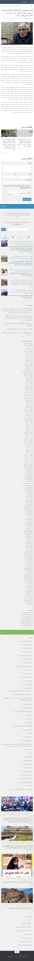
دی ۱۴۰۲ (31, 402)
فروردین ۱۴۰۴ (29, 374)
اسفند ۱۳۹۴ (30, 579)
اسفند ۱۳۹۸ (30, 489)
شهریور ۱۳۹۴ (29, 591)
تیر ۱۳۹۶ (31, 549)
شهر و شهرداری (27, 760)
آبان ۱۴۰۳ (30, 383)
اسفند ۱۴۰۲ (30, 398)
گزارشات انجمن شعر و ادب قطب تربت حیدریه (19, 691)
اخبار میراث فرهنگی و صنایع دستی (20, 242)
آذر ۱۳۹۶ (31, 540)
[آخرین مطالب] (5, 237)
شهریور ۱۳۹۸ (29, 500)
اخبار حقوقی (11, 5)
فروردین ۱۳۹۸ (29, 510)
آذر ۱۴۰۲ (31, 404)
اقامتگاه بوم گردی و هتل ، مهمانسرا (22, 726)
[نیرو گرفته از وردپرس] (20, 956)
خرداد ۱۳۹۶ (30, 551)
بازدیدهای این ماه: (28, 622)
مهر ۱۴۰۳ (30, 385)
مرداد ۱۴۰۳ (30, 389)
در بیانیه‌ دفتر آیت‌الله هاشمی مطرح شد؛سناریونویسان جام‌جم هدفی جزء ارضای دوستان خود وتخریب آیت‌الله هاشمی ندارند (24, 142)
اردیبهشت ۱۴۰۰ (29, 462)
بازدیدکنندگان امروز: (28, 614)
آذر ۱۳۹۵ (31, 562)
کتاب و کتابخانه (27, 271)
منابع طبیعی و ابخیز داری (25, 782)
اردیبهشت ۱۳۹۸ (29, 508)
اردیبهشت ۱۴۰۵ (29, 351)
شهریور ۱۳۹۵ (29, 568)
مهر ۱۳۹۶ (30, 544)
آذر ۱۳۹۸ (31, 494)
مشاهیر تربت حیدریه (26, 775)
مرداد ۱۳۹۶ (30, 547)
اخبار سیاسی (4, 5)
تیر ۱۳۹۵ (31, 572)
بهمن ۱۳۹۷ (30, 513)
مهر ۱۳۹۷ (30, 521)
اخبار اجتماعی (18, 5)
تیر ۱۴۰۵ (31, 347)
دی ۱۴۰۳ (31, 379)
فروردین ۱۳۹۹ (29, 487)
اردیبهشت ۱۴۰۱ (29, 440)
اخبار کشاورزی (27, 704)
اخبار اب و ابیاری (27, 644)
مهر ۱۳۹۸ (30, 498)
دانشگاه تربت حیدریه (26, 923)
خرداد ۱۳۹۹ (30, 483)
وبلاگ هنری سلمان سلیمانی (24, 945)
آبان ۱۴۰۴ (30, 360)
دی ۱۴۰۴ (31, 357)
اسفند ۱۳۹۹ (30, 466)
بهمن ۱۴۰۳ (30, 377)
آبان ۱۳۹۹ (30, 474)
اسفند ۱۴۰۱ (30, 421)
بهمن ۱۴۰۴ (30, 355)
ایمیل (29, 174)
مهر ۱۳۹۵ (30, 566)
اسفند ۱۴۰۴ (30, 353)
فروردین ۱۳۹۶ (29, 555)
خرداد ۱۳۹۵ (30, 574)
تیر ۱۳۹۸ (31, 504)
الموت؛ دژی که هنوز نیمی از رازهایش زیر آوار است (19, 329)
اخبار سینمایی (28, 673)
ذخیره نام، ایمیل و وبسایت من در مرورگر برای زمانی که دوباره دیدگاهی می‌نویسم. (17, 186)
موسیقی (16, 244)
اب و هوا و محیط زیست (25, 641)
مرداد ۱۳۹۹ (30, 479)
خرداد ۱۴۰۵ (30, 349)
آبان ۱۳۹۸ (30, 496)
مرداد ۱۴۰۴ (30, 366)
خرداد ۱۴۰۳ (30, 392)
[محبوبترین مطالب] (13, 237)
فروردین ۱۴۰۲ (29, 419)
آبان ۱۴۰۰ (30, 451)
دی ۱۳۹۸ (31, 493)
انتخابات (29, 733)
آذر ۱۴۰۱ (31, 426)
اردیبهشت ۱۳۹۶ (29, 553)
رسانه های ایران (27, 934)
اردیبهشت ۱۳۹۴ (29, 598)
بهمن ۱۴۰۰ (30, 445)
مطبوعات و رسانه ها (23, 244)
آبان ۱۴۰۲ (30, 406)
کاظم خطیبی (27, 18)
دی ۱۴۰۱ (31, 425)
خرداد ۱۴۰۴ (30, 370)
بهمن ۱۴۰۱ (30, 423)
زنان (29, 244)
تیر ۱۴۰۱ (31, 436)
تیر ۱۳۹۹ (31, 481)
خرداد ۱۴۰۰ (30, 460)
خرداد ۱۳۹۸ (30, 506)
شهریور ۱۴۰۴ (29, 364)
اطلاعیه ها (28, 722)
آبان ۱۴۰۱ (30, 428)
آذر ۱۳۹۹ (31, 472)
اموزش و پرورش (13, 292)
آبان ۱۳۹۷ (30, 519)
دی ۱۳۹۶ (31, 538)
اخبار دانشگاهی (27, 662)
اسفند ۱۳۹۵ (30, 557)
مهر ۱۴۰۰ (30, 453)
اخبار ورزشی (28, 718)
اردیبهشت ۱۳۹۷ (29, 530)
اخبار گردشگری (24, 281)
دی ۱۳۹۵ (31, 561)
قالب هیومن (10, 956)
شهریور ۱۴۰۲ (29, 409)
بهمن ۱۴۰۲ (30, 400)
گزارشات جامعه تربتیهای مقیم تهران (21, 694)
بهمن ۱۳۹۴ (30, 581)
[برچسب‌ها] (29, 237)
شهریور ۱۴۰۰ (29, 455)
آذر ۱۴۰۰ (31, 449)
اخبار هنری (14, 258)
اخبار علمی (18, 269)
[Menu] (32, 2)
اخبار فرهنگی (30, 242)
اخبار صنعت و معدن (26, 677)
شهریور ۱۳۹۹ (29, 477)
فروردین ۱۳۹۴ (29, 600)
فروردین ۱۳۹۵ (29, 578)
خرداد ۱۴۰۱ (30, 438)
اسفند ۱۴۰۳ (30, 375)
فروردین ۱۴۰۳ (29, 396)
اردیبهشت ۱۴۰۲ (29, 417)
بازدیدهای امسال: (28, 624)
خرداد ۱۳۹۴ (30, 596)
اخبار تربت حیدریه (27, 937)
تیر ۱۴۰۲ (31, 413)
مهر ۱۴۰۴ (30, 362)
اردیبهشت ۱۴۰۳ (29, 394)
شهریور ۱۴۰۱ (29, 432)
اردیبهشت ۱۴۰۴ (29, 372)
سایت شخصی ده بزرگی (25, 941)
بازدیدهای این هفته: (28, 620)
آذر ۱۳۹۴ (31, 585)
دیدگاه (29, 163)
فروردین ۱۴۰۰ (29, 464)
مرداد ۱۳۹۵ (30, 570)
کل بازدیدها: (30, 625)
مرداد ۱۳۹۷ (30, 525)
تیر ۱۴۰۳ (31, 391)
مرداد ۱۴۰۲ (30, 411)
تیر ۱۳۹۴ (31, 595)
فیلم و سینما (28, 767)
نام (15, 174)
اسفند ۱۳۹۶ (30, 534)
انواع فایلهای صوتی (26, 740)
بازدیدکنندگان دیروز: (28, 618)
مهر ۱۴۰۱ (30, 430)
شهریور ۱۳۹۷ (29, 523)
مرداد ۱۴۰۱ (30, 434)
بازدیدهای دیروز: (29, 616)
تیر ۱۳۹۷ (31, 527)
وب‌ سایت (29, 179)
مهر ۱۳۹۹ (30, 476)
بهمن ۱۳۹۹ (30, 468)
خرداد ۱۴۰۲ (30, 415)
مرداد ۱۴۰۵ (30, 345)
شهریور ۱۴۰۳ (29, 387)
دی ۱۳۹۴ (31, 583)
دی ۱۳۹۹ (31, 470)
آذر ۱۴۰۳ (31, 381)
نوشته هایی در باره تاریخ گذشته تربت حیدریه (20, 789)
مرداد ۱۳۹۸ (30, 502)
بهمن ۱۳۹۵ (30, 559)
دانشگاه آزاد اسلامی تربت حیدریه (23, 927)
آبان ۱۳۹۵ (30, 564)
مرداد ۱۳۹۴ (30, 593)
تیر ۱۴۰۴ (31, 368)
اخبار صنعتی (12, 241)
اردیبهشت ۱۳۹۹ (29, 485)
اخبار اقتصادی (23, 256)
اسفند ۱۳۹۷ (30, 511)
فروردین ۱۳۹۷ (29, 532)
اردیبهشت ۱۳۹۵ (29, 576)
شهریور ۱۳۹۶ (29, 545)
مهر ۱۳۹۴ (30, 589)
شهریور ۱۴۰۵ (29, 343)
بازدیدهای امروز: (29, 612)
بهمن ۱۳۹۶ (30, 536)
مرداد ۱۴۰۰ (30, 457)
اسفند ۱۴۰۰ (30, 443)
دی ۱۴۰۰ (31, 447)
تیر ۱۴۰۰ (31, 459)
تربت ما (24, 2)
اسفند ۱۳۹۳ (30, 602)
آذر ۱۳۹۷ (31, 517)
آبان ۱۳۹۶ (30, 542)
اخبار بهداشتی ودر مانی (25, 655)
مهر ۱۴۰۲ (30, 408)
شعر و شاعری (27, 757)
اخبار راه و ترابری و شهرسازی (24, 666)
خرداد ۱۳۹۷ (30, 528)
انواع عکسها (28, 737)
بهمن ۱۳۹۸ (30, 491)
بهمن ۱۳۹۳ (30, 604)
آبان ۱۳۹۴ (30, 587)
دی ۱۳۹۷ (31, 515)
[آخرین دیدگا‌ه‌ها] (21, 237)
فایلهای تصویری (27, 764)
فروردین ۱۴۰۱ (29, 442)
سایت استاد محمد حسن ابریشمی (23, 930)
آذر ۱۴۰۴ (31, 358)
